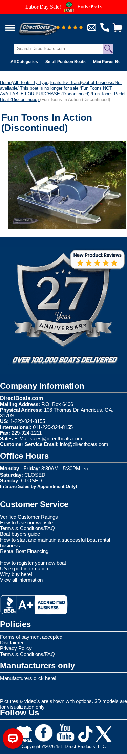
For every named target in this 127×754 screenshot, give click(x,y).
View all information (21, 580)
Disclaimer (12, 642)
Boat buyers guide (20, 534)
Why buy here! (16, 574)
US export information (24, 568)
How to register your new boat (33, 563)
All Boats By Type (30, 82)
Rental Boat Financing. (25, 551)
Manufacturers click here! (28, 678)
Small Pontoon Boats (65, 61)
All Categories (24, 61)
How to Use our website (26, 522)
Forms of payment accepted (31, 637)
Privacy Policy (16, 648)
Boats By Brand (65, 82)
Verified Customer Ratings (29, 517)
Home (6, 82)
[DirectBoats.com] (47, 25)
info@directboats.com (84, 444)
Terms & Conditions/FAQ (27, 528)
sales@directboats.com (56, 438)
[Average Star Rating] (69, 27)
